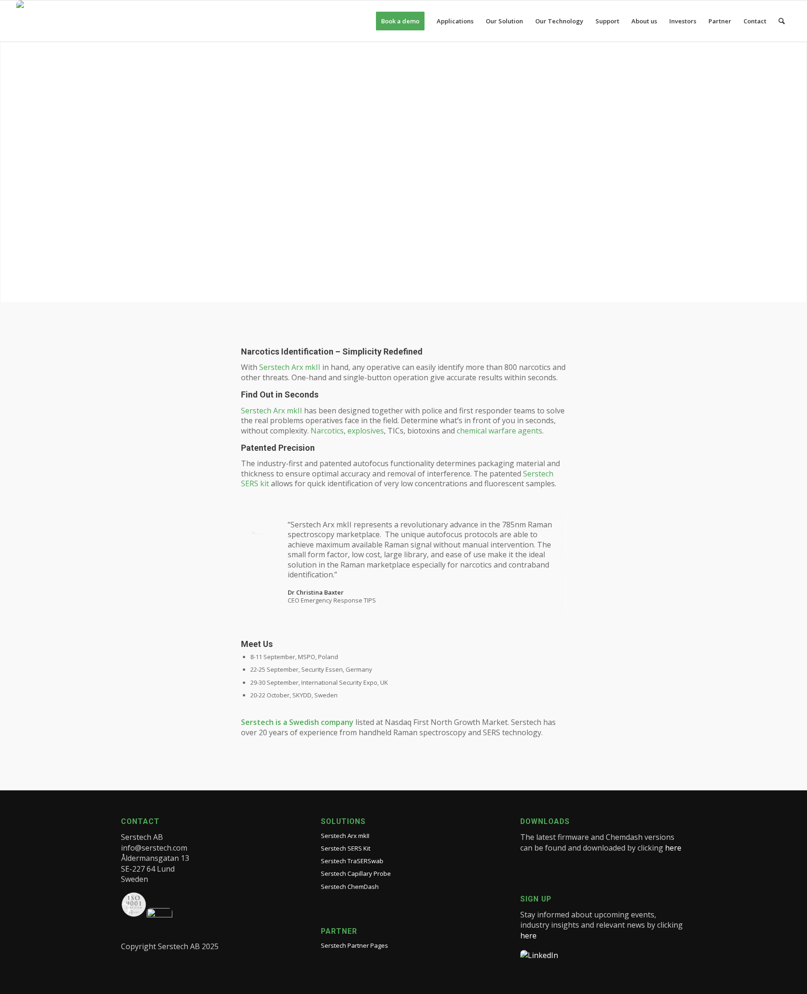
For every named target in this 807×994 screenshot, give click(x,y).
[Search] (781, 21)
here (673, 848)
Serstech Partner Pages (354, 945)
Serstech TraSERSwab (352, 861)
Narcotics (327, 431)
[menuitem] (400, 21)
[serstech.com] (39, 21)
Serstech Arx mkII (289, 367)
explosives (365, 431)
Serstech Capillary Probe (356, 873)
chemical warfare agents (499, 431)
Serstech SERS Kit (345, 848)
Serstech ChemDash (350, 886)
